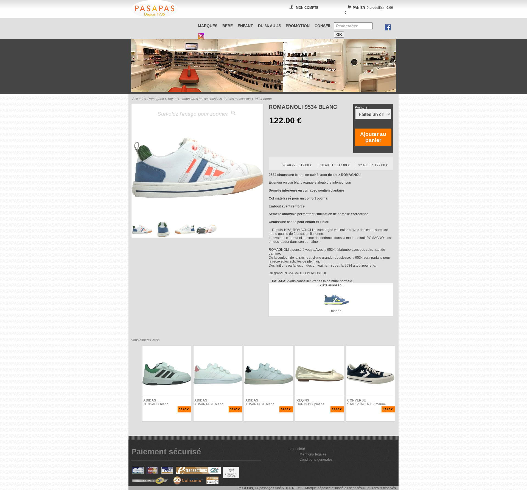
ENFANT (245, 26)
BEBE (227, 26)
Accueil (137, 99)
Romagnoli (155, 99)
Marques (207, 26)
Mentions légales (312, 454)
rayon (172, 99)
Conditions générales (316, 459)
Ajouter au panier (373, 137)
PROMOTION (298, 26)
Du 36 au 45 (269, 26)
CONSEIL (323, 26)
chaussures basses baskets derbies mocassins (216, 99)
